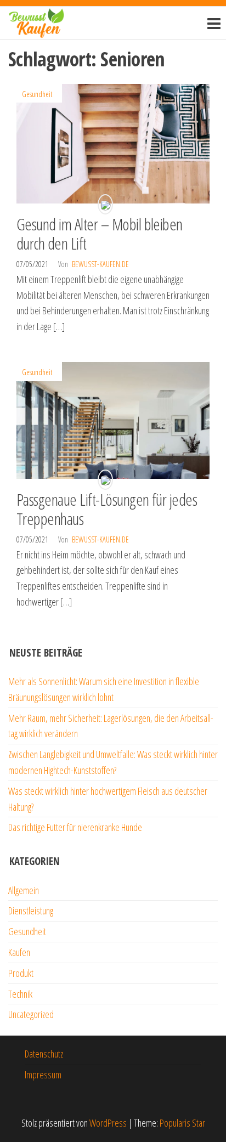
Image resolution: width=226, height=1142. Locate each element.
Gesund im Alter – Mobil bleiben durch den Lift (99, 234)
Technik (20, 993)
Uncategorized (31, 1014)
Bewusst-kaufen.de (100, 264)
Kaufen (19, 952)
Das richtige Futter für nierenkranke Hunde (75, 827)
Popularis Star (182, 1122)
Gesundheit (37, 94)
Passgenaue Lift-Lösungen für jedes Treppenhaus (106, 509)
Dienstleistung (30, 910)
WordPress (108, 1122)
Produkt (20, 973)
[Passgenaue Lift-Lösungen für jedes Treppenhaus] (113, 419)
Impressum (43, 1074)
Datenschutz (44, 1053)
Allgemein (23, 890)
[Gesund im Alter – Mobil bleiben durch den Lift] (113, 142)
